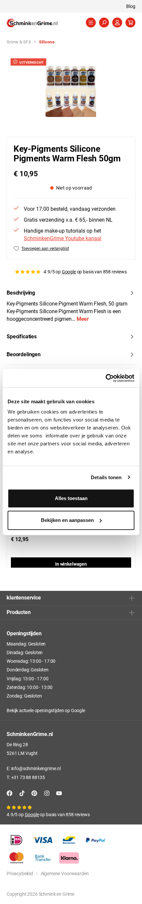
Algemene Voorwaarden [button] (65, 873)
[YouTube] (59, 793)
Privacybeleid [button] (20, 873)
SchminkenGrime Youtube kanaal (62, 238)
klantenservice (24, 597)
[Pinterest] (34, 793)
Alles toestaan (71, 498)
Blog (130, 6)
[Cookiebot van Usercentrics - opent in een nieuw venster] (105, 378)
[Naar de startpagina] (40, 22)
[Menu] (91, 23)
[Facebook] (10, 793)
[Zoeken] (104, 23)
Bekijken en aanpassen (67, 520)
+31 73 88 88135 (28, 777)
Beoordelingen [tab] (24, 354)
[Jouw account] (117, 23)
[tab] (71, 305)
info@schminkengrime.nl (36, 768)
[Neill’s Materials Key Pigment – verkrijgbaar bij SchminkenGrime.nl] (71, 91)
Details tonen (106, 477)
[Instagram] (47, 793)
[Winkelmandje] (130, 23)
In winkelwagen (71, 564)
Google (69, 271)
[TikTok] (22, 793)
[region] (71, 91)
